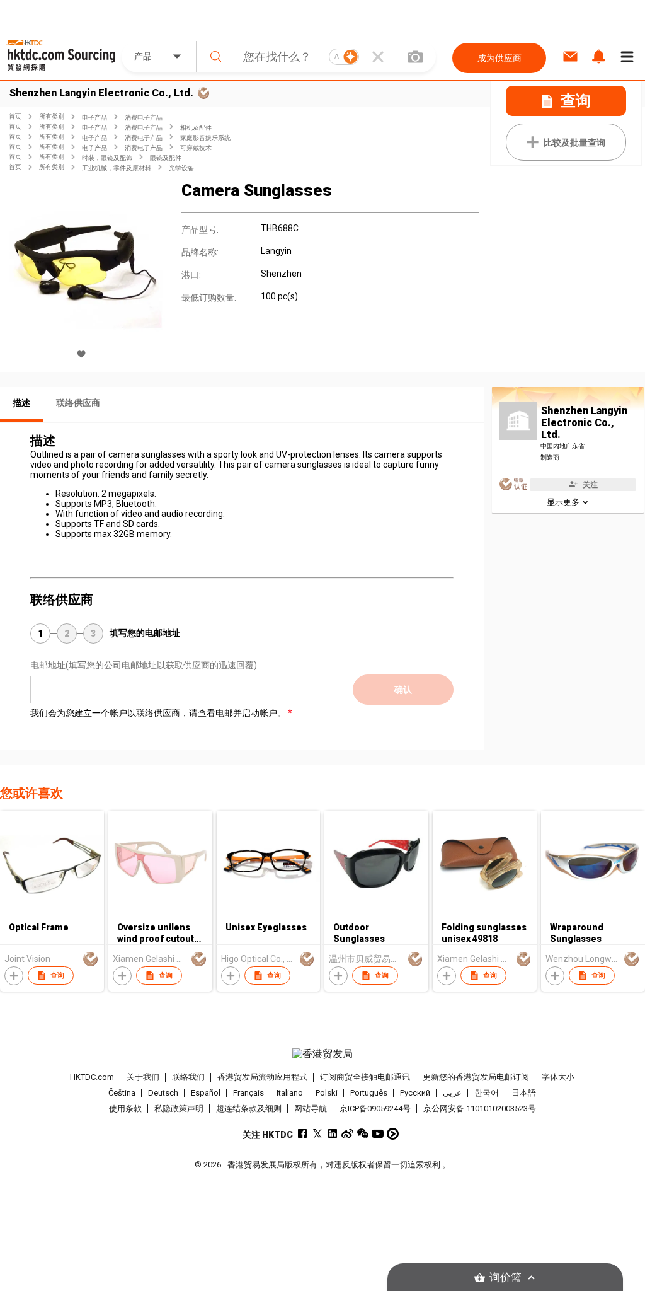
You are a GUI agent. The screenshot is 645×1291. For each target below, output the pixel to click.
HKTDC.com (92, 1077)
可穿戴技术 (196, 147)
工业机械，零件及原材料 (116, 168)
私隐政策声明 (178, 1108)
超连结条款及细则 (249, 1108)
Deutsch (163, 1092)
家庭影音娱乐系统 (205, 137)
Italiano (290, 1092)
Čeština (121, 1092)
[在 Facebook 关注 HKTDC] (302, 1134)
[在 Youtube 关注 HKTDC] (378, 1134)
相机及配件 (196, 127)
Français (248, 1092)
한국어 (486, 1092)
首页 (15, 116)
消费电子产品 (144, 117)
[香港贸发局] (323, 1054)
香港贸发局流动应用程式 (262, 1077)
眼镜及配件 (165, 157)
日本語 (523, 1092)
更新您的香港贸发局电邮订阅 (476, 1077)
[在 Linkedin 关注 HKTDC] (332, 1134)
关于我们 (143, 1077)
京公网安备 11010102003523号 (479, 1108)
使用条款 (125, 1108)
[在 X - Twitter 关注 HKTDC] (317, 1134)
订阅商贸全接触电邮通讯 (365, 1077)
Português (368, 1092)
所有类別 (51, 116)
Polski (327, 1092)
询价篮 (505, 1277)
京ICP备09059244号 (375, 1108)
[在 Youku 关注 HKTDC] (393, 1134)
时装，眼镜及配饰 (107, 157)
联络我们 (188, 1077)
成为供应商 (499, 58)
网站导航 (310, 1108)
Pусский (415, 1092)
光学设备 (181, 168)
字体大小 (558, 1077)
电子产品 (94, 117)
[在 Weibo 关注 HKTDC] (347, 1134)
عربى (452, 1092)
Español (205, 1092)
